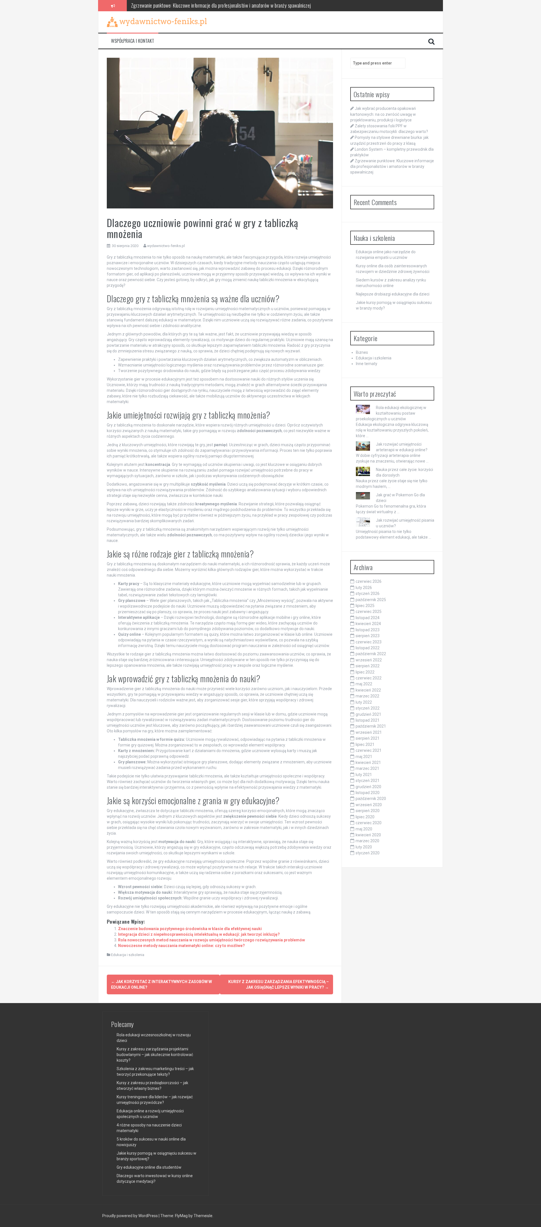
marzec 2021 (367, 768)
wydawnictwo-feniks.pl (166, 246)
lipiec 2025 (365, 605)
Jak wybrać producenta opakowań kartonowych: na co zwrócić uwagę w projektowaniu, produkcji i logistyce (383, 114)
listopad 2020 (368, 792)
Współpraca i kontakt (132, 41)
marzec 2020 (367, 841)
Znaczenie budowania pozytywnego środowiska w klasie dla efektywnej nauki (190, 928)
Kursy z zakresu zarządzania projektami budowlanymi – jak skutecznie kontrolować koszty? (155, 1054)
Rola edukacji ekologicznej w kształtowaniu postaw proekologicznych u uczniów (391, 413)
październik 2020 (371, 798)
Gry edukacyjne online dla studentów (149, 1167)
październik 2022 (371, 654)
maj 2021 (364, 756)
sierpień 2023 (368, 635)
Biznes (362, 352)
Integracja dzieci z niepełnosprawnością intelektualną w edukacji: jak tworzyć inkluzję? (199, 934)
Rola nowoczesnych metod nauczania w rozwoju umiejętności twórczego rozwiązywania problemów (211, 940)
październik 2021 (371, 726)
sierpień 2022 (368, 666)
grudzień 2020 (368, 786)
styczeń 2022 (368, 708)
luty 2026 (364, 587)
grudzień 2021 (368, 714)
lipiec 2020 (365, 817)
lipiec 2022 (365, 672)
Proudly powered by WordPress (130, 1215)
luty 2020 (364, 847)
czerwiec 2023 (369, 642)
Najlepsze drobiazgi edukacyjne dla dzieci (392, 294)
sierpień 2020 (368, 810)
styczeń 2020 (368, 853)
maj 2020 (364, 829)
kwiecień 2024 (368, 623)
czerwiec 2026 (369, 581)
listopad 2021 (368, 720)
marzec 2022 (367, 696)
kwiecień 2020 (368, 835)
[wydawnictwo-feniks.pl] (157, 21)
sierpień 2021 (368, 738)
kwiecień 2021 (368, 762)
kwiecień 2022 (368, 690)
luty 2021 (364, 774)
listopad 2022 (368, 648)
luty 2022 (364, 702)
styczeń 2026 (368, 593)
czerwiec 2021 (369, 750)
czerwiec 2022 (369, 678)
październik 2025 (371, 599)
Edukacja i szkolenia (127, 955)
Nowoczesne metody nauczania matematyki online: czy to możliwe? (181, 945)
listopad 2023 (368, 630)
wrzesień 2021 (369, 732)
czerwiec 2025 (369, 611)
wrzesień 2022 (369, 660)
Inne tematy (366, 363)
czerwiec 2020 (369, 823)
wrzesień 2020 (369, 805)
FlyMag (181, 1215)
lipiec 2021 (365, 744)
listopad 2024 (368, 617)
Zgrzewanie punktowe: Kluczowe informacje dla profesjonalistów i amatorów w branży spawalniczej (221, 5)
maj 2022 (364, 684)
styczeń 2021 (368, 780)
